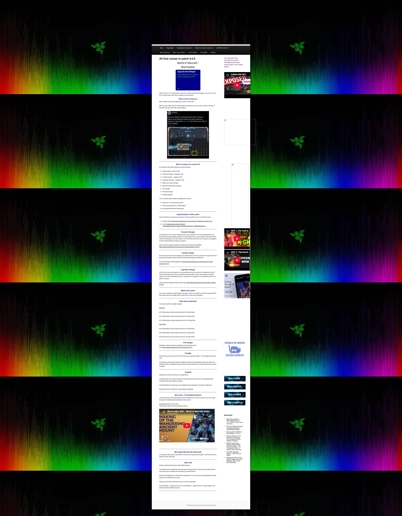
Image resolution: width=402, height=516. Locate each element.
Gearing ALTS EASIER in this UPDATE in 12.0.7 (234, 432)
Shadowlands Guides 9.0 (184, 48)
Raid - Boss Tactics (179, 52)
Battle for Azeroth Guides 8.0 (204, 48)
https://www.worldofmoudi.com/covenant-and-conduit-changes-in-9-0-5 (179, 247)
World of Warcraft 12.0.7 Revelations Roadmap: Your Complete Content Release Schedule (234, 438)
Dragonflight (170, 48)
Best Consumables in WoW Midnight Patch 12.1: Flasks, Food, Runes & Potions (235, 421)
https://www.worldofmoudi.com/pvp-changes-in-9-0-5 (177, 347)
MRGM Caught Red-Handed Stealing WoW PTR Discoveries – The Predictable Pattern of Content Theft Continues (234, 446)
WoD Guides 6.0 (165, 52)
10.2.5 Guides (192, 52)
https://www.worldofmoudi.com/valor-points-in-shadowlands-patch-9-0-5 (191, 221)
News (161, 48)
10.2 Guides (203, 52)
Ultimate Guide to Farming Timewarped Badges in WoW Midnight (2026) (234, 427)
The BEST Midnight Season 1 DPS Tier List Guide (234, 453)
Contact (213, 52)
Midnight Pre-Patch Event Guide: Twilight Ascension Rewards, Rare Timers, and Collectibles (234, 460)
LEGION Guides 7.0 (222, 48)
